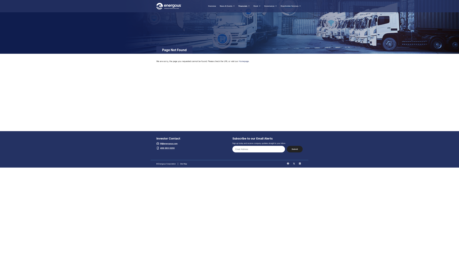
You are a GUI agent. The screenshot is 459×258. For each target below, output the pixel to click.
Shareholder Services (289, 6)
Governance (269, 6)
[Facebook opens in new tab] (288, 163)
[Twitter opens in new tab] (294, 163)
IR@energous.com (169, 143)
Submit (295, 149)
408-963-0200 (167, 148)
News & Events (226, 6)
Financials (242, 6)
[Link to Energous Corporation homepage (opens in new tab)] (169, 6)
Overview (212, 6)
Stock (255, 6)
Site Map (183, 164)
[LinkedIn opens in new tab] (300, 163)
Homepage (244, 61)
